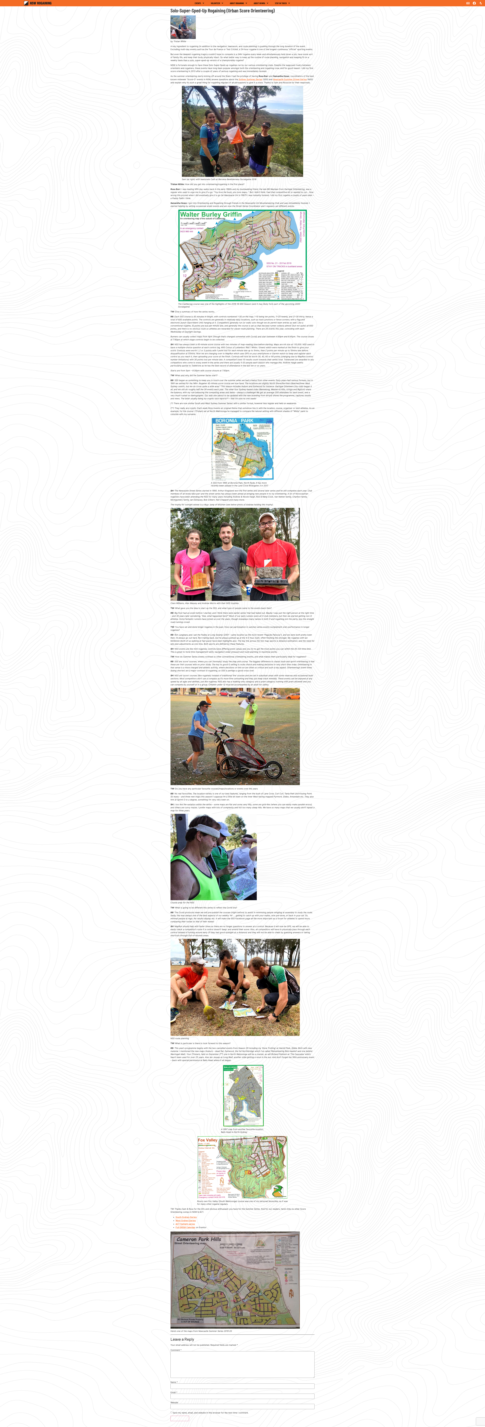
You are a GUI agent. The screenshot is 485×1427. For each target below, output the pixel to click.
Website (174, 1402)
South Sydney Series (186, 1217)
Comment (176, 1350)
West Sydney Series (186, 1220)
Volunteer (215, 3)
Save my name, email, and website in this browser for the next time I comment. (210, 1413)
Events (198, 3)
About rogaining (237, 3)
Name (174, 1382)
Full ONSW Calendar (185, 1227)
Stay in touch (281, 3)
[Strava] (480, 3)
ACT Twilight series (185, 1223)
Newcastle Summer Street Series (290, 79)
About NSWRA (259, 3)
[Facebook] (474, 3)
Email (174, 1392)
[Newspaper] (468, 3)
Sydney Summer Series (250, 79)
